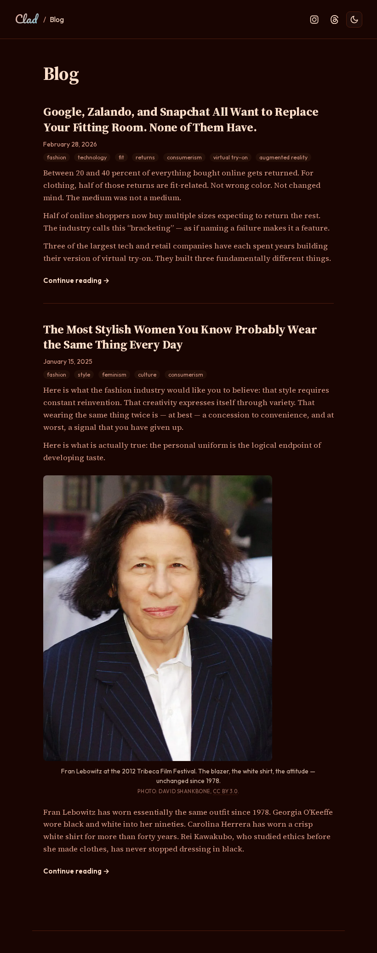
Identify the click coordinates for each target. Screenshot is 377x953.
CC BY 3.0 (225, 791)
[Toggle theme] (354, 19)
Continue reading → (76, 280)
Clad (26, 18)
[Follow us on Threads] (334, 19)
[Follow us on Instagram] (314, 19)
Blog (57, 19)
